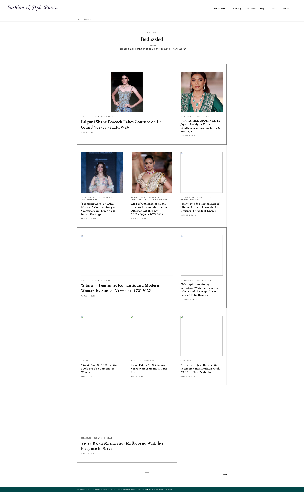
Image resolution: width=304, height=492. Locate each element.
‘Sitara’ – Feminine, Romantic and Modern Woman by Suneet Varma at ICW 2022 (120, 287)
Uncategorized (161, 199)
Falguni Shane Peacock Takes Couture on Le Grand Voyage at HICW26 (121, 124)
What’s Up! (237, 8)
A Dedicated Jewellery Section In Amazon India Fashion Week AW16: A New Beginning (200, 368)
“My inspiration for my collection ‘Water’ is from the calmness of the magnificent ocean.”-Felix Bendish (199, 289)
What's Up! (149, 361)
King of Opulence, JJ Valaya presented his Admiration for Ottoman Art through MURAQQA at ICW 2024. (149, 209)
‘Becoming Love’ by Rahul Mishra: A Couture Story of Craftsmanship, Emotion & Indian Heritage (98, 209)
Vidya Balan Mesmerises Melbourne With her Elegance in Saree (122, 445)
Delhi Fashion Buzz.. (220, 8)
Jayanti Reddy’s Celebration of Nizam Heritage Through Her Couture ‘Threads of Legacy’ (199, 207)
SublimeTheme (147, 489)
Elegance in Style (267, 8)
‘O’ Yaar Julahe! (286, 8)
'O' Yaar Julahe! (89, 197)
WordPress (168, 489)
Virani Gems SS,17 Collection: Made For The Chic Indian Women (100, 368)
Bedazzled (251, 8)
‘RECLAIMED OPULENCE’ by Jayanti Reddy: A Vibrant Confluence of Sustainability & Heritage (200, 126)
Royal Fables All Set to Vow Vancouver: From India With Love (149, 368)
